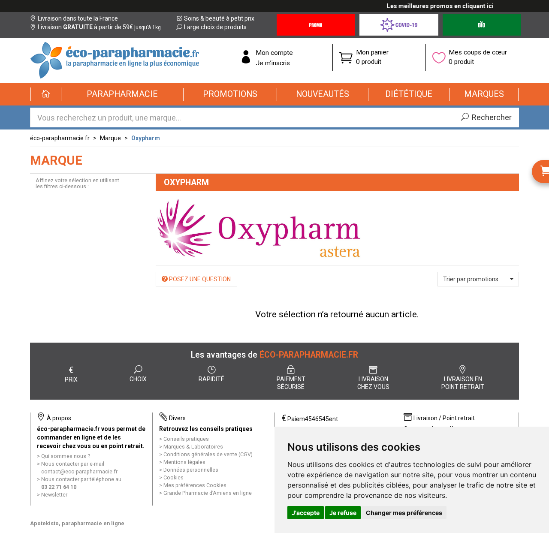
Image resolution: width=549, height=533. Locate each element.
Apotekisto (77, 523)
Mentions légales (184, 462)
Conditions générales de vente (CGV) (208, 454)
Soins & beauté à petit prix (219, 18)
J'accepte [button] (306, 512)
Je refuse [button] (342, 512)
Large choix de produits (215, 27)
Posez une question (199, 279)
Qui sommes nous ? (65, 456)
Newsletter (54, 494)
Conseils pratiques (186, 439)
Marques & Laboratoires (193, 446)
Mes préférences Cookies (194, 485)
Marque (110, 138)
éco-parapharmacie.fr (60, 138)
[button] (122, 94)
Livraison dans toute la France (78, 18)
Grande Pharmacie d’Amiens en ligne (207, 493)
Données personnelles (190, 470)
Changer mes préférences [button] (404, 512)
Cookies (173, 477)
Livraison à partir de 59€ (99, 27)
